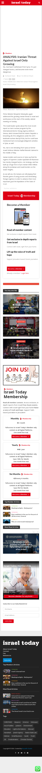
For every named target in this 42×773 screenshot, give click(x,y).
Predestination (13, 739)
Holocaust (34, 722)
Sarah (26, 736)
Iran (10, 79)
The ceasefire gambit (22, 328)
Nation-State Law (31, 733)
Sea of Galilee (8, 726)
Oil (5, 739)
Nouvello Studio (27, 748)
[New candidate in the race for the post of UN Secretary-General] (6, 514)
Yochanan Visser (10, 76)
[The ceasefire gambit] (21, 326)
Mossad (30, 729)
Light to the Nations (19, 729)
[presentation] (33, 532)
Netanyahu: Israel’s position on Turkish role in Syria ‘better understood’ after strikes (21, 545)
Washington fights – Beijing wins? (21, 508)
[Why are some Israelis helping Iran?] (6, 521)
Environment (28, 726)
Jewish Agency (18, 733)
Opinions (14, 506)
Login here (25, 273)
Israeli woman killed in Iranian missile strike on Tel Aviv (21, 350)
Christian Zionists (26, 739)
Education (7, 729)
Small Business (17, 736)
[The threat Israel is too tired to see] (6, 711)
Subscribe (7, 660)
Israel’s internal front (18, 671)
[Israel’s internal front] (6, 671)
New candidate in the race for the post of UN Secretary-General (24, 515)
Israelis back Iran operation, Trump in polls (21, 306)
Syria (13, 79)
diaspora (17, 722)
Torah (33, 736)
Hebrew (6, 736)
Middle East (12, 82)
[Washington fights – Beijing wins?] (6, 508)
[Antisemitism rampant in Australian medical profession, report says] (6, 695)
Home (5, 82)
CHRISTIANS (8, 722)
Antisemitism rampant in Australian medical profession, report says (22, 697)
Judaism (18, 726)
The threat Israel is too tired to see (22, 711)
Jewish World (15, 694)
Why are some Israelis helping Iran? (22, 522)
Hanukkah (7, 733)
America (25, 722)
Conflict (14, 519)
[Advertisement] (21, 28)
